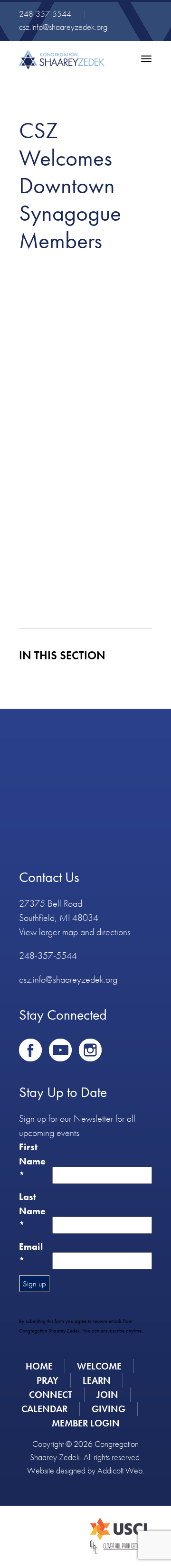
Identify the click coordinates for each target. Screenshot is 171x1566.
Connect (50, 1394)
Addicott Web (119, 1470)
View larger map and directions (75, 932)
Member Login (86, 1423)
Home (39, 1366)
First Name (32, 1161)
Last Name (32, 1211)
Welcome (99, 1366)
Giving (108, 1409)
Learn (97, 1380)
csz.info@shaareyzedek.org (63, 26)
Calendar (44, 1409)
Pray (47, 1380)
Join (107, 1394)
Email (31, 1253)
